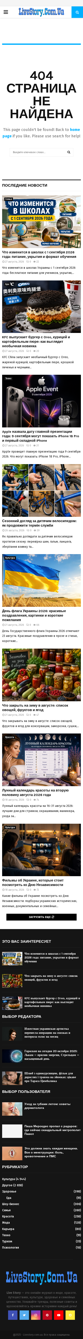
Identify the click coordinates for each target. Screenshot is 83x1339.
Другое (7, 1185)
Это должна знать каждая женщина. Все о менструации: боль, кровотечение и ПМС (51, 1152)
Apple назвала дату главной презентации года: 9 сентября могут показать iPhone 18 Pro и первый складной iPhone (40, 436)
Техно (8, 378)
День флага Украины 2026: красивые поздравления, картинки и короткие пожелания (34, 615)
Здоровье (9, 1191)
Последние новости (24, 185)
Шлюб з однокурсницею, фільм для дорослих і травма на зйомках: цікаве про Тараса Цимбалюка (50, 1077)
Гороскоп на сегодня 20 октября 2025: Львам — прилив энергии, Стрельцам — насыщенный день (51, 1055)
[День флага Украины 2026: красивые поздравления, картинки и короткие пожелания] (41, 580)
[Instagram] (35, 1315)
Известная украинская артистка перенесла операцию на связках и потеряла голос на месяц (47, 1032)
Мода (6, 1222)
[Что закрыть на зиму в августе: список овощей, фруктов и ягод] (41, 675)
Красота (9, 737)
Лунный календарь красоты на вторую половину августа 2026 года (35, 792)
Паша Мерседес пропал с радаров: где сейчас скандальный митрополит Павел (52, 1130)
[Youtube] (58, 1315)
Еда (7, 284)
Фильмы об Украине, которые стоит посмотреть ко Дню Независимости (33, 882)
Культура (10, 558)
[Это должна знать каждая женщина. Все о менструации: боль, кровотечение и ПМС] (12, 1153)
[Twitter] (24, 1315)
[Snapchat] (70, 1315)
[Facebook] (12, 1315)
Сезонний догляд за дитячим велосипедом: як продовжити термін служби (39, 523)
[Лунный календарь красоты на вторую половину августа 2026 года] (41, 759)
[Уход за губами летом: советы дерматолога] (12, 1109)
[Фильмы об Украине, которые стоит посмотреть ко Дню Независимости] (41, 850)
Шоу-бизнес (10, 1204)
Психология (10, 1247)
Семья (8, 199)
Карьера (8, 1229)
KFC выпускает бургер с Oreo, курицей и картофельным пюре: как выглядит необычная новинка (36, 341)
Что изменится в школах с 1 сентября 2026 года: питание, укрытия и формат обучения (39, 254)
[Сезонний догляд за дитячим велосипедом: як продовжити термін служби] (41, 490)
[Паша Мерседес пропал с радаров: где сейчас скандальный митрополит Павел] (12, 1131)
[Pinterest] (47, 1315)
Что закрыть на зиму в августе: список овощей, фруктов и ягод (35, 707)
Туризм (7, 1241)
